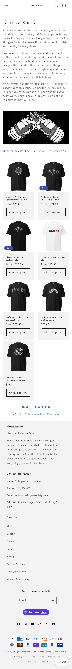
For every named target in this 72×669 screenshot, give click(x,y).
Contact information (27, 662)
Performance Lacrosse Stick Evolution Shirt (51, 198)
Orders (10, 541)
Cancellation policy (48, 662)
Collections (39, 150)
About (10, 526)
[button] (6, 5)
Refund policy (60, 651)
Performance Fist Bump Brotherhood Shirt (52, 318)
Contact (11, 533)
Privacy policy (20, 657)
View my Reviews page (18, 579)
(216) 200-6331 (23, 488)
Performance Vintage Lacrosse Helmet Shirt (16, 378)
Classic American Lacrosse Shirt (53, 258)
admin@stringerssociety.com (31, 495)
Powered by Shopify (43, 651)
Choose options (18, 212)
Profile (10, 548)
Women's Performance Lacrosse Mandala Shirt (16, 198)
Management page (17, 571)
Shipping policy (54, 657)
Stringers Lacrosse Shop (16, 150)
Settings (11, 556)
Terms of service (37, 657)
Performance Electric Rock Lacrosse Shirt (18, 318)
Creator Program (16, 564)
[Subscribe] (52, 600)
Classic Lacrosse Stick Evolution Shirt (16, 258)
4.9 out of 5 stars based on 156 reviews (36, 414)
